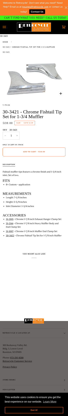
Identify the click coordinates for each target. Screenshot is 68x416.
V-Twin (6, 105)
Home (5, 42)
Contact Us (37, 11)
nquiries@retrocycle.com (35, 6)
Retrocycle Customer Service (17, 361)
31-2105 (9, 219)
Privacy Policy (10, 366)
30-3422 (10, 235)
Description (9, 164)
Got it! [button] (34, 410)
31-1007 (9, 231)
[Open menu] (8, 27)
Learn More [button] (49, 401)
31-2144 (9, 223)
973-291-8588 (16, 357)
